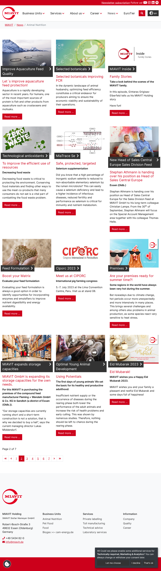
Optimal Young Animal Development (73, 366)
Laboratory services (95, 532)
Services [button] (55, 13)
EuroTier (129, 13)
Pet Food (48, 523)
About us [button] (76, 13)
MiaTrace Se (65, 156)
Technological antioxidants (23, 156)
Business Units (32, 13)
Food (46, 527)
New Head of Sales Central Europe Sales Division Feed (131, 162)
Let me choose (113, 563)
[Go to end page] (60, 459)
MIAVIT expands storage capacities (21, 366)
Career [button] (94, 13)
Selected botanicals (71, 69)
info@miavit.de (14, 541)
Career (127, 527)
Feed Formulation (15, 268)
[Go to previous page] (11, 459)
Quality (127, 523)
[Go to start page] (5, 459)
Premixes (117, 268)
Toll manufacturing (94, 523)
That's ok (148, 563)
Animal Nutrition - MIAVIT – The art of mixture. (10, 13)
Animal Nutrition (52, 519)
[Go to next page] (54, 459)
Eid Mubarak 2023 (124, 364)
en (155, 13)
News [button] (111, 13)
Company (129, 519)
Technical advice (93, 527)
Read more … (12, 116)
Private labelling (92, 519)
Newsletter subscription (116, 2)
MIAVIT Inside (120, 69)
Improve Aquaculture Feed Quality (23, 71)
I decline (136, 563)
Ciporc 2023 (65, 268)
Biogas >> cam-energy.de (58, 532)
